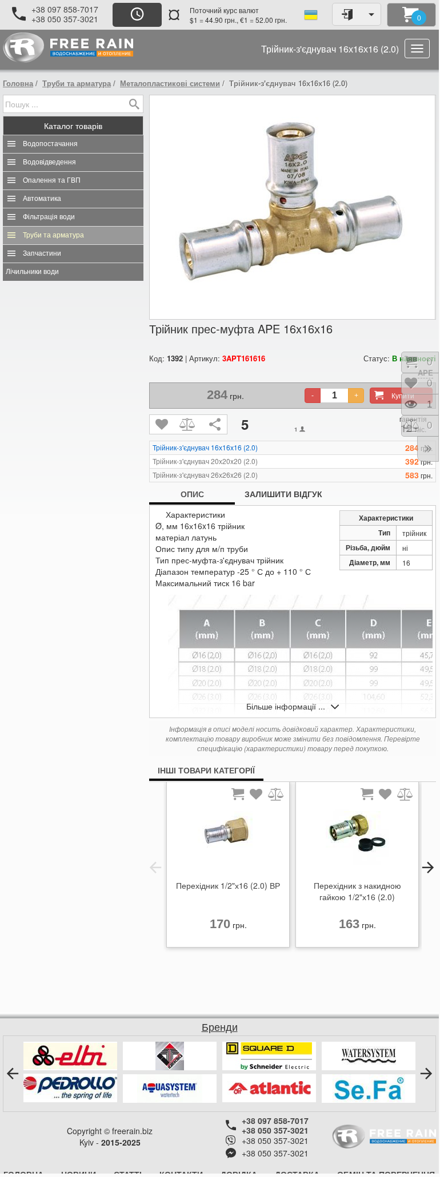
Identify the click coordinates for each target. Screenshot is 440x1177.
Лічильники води (32, 272)
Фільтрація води (49, 217)
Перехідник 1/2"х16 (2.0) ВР (228, 885)
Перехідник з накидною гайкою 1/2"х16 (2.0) (357, 891)
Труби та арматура (76, 83)
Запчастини (42, 253)
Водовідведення (49, 162)
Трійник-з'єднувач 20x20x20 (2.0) (205, 461)
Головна (18, 83)
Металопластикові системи (170, 83)
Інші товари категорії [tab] (206, 770)
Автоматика (42, 199)
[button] (155, 867)
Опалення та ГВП (52, 180)
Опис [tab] (192, 493)
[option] (228, 867)
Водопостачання (50, 144)
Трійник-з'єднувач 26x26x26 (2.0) (205, 475)
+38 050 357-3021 (64, 19)
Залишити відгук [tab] (283, 493)
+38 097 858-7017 (64, 9)
